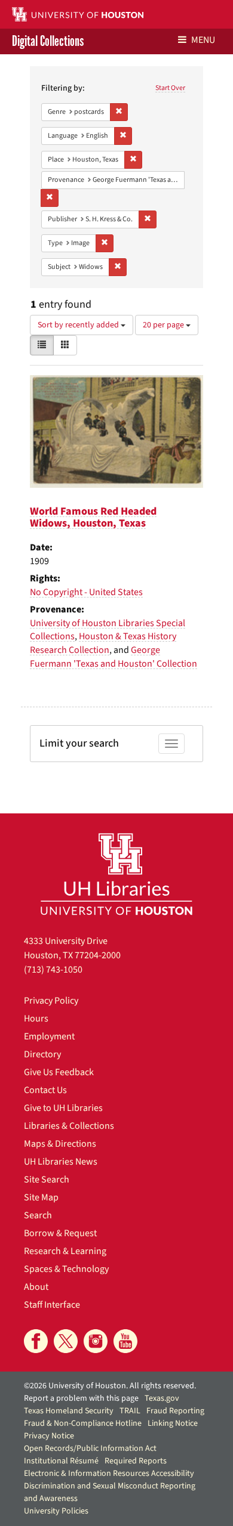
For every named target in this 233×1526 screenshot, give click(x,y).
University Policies (56, 1511)
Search (38, 1215)
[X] (66, 1341)
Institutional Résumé (61, 1461)
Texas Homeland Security (69, 1411)
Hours (36, 1018)
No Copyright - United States (86, 592)
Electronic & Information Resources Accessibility (109, 1473)
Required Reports (136, 1461)
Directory (42, 1054)
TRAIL (129, 1411)
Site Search (46, 1179)
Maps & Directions (60, 1143)
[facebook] (36, 1341)
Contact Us (45, 1090)
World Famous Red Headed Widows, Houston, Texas (93, 517)
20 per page (164, 325)
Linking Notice (173, 1423)
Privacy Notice (49, 1436)
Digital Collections (48, 41)
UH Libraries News (60, 1161)
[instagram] (96, 1341)
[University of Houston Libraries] (116, 874)
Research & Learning (65, 1251)
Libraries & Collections (69, 1125)
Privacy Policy (51, 1000)
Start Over (170, 88)
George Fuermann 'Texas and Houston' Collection (113, 656)
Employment (49, 1036)
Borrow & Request (60, 1233)
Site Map (41, 1197)
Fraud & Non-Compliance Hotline (83, 1423)
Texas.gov (162, 1398)
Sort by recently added (79, 325)
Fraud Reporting (175, 1411)
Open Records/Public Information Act (90, 1448)
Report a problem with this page (81, 1398)
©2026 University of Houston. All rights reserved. (110, 1386)
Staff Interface (52, 1304)
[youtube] (125, 1341)
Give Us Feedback (59, 1072)
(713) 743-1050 (53, 969)
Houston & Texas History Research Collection (103, 643)
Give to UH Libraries (63, 1108)
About (36, 1286)
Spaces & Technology (66, 1269)
